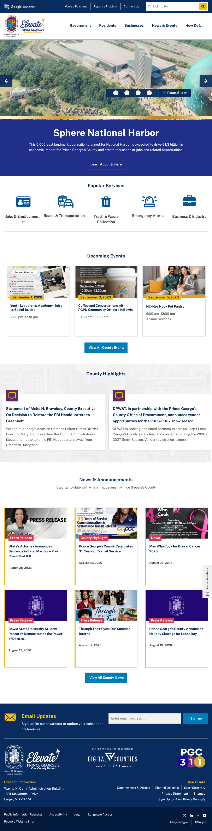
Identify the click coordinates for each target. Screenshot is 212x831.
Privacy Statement (174, 793)
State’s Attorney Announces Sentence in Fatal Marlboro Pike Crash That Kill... (33, 551)
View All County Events (106, 348)
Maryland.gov (179, 822)
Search (204, 6)
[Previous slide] (6, 81)
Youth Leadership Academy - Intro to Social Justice (36, 308)
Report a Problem (105, 6)
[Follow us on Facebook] (198, 815)
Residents (107, 25)
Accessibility (58, 814)
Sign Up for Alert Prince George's (181, 799)
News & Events (164, 25)
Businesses (134, 25)
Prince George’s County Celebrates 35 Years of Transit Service (106, 548)
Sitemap (199, 793)
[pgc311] (36, 760)
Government (80, 25)
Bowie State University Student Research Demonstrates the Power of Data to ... (35, 634)
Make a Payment (76, 6)
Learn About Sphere (106, 164)
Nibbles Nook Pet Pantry (165, 306)
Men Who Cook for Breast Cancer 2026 (174, 548)
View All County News (106, 678)
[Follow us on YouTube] (204, 815)
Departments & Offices (133, 787)
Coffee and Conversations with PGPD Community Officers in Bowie (105, 308)
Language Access (100, 814)
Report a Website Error (19, 821)
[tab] (115, 92)
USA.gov (201, 822)
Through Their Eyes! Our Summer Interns (104, 631)
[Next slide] (206, 81)
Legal (77, 814)
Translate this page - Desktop (19, 6)
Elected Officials (167, 787)
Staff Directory (194, 787)
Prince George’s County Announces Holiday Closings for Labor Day (176, 631)
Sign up (196, 718)
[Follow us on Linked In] (191, 815)
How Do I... (195, 25)
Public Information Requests (23, 814)
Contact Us (131, 6)
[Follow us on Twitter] (184, 815)
